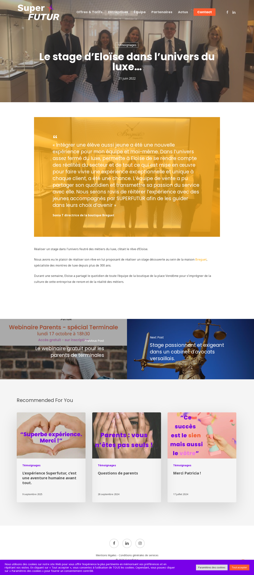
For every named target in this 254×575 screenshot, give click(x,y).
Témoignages (127, 45)
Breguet (201, 259)
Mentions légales (106, 555)
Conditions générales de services (138, 555)
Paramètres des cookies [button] (211, 567)
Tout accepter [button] (239, 567)
